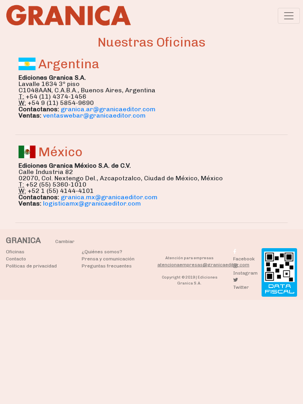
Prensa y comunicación (108, 259)
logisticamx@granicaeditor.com (92, 203)
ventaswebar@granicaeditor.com (94, 115)
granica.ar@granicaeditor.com (108, 109)
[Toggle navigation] (289, 16)
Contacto (16, 259)
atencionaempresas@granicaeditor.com (203, 264)
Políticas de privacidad (31, 266)
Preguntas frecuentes (107, 266)
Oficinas (15, 251)
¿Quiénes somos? (102, 251)
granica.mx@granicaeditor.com (109, 197)
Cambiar (65, 241)
